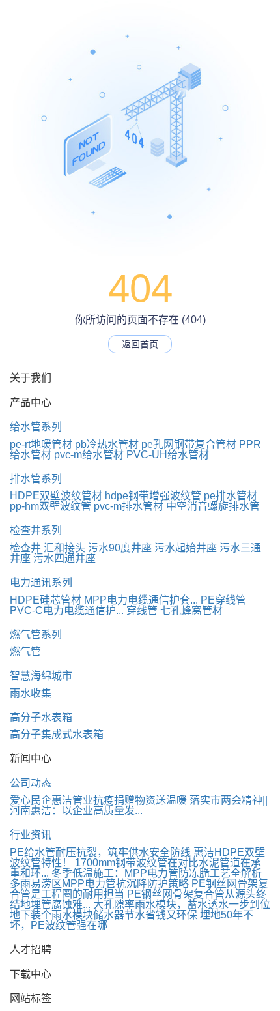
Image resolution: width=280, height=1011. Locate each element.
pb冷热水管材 (107, 444)
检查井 (25, 547)
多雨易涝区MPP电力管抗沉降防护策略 (99, 883)
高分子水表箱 (41, 717)
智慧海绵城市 (41, 675)
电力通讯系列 (41, 582)
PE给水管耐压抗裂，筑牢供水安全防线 (100, 852)
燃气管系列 (36, 634)
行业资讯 (30, 834)
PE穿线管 (223, 600)
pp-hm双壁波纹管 (50, 506)
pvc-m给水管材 (89, 454)
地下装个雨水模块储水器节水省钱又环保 (103, 914)
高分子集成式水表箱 (57, 734)
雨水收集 (30, 693)
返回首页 (140, 344)
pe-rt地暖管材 (41, 444)
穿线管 (142, 610)
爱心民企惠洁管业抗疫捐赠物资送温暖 (98, 800)
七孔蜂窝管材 (191, 610)
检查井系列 (36, 530)
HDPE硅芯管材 (45, 600)
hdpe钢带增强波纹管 (153, 495)
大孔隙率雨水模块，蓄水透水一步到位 (181, 904)
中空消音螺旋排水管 (213, 506)
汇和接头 (64, 547)
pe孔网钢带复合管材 (188, 444)
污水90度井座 (120, 547)
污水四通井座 (64, 558)
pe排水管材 (230, 495)
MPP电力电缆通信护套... (141, 600)
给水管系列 (36, 426)
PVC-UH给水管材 (167, 454)
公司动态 (30, 783)
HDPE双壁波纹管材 (56, 495)
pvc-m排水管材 (128, 506)
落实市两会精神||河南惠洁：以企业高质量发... (139, 805)
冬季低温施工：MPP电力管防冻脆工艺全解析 (156, 873)
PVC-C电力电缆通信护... (67, 610)
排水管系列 (36, 478)
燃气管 (25, 651)
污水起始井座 (185, 547)
